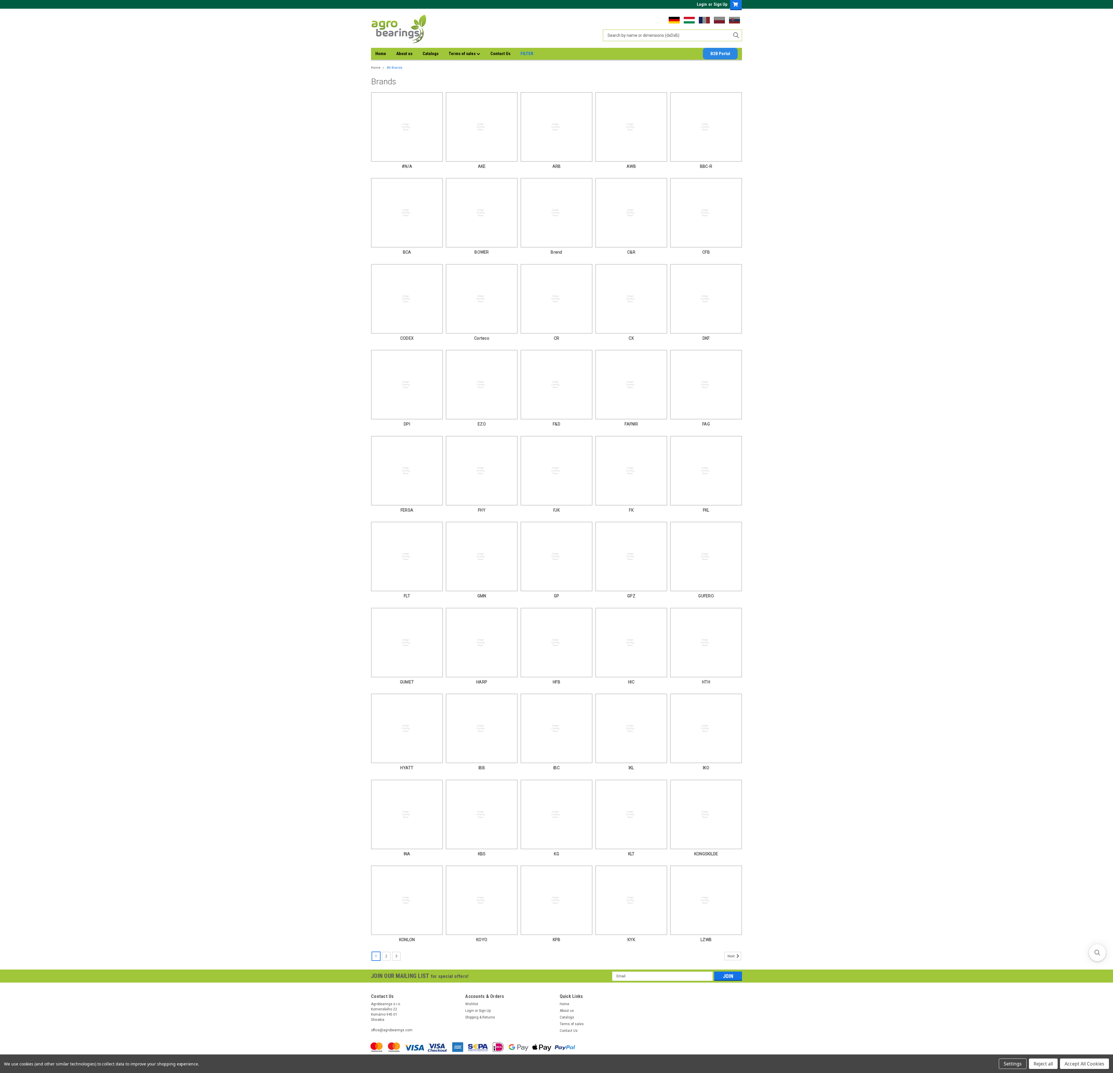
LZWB (706, 939)
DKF (706, 338)
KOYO (481, 939)
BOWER (481, 252)
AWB (631, 166)
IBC (556, 767)
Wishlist (471, 1004)
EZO (482, 424)
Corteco (481, 338)
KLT (631, 854)
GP (556, 596)
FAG (706, 424)
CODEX (407, 338)
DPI (407, 424)
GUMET (407, 682)
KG (556, 854)
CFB (706, 252)
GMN (481, 596)
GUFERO (706, 596)
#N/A (407, 166)
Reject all (1043, 1064)
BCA (407, 252)
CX (631, 338)
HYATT (406, 767)
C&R (631, 252)
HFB (556, 682)
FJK (556, 510)
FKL (706, 510)
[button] (1097, 952)
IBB (482, 767)
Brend (556, 252)
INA (407, 854)
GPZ (631, 596)
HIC (631, 682)
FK (631, 510)
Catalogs (431, 53)
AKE (482, 166)
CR (556, 338)
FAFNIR (631, 424)
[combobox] (672, 35)
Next (732, 956)
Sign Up (720, 4)
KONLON (407, 939)
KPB (557, 939)
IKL (631, 767)
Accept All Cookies (1084, 1064)
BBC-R (706, 166)
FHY (481, 510)
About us (404, 53)
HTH (706, 682)
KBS (482, 854)
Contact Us (500, 53)
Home (380, 53)
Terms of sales (463, 53)
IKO (706, 767)
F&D (556, 424)
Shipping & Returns (480, 1017)
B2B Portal (720, 53)
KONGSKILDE (706, 854)
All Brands (394, 68)
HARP (481, 682)
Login (702, 4)
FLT (407, 596)
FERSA (407, 510)
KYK (631, 939)
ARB (556, 166)
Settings (1013, 1064)
